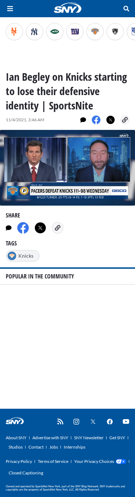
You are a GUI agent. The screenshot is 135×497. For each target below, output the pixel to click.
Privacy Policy (19, 461)
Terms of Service (53, 461)
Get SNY (117, 437)
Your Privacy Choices (94, 461)
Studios (16, 447)
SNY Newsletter (89, 437)
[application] (67, 168)
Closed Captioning (26, 472)
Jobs (53, 447)
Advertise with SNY (50, 437)
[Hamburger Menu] (10, 8)
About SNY (16, 437)
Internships (74, 447)
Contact (36, 447)
